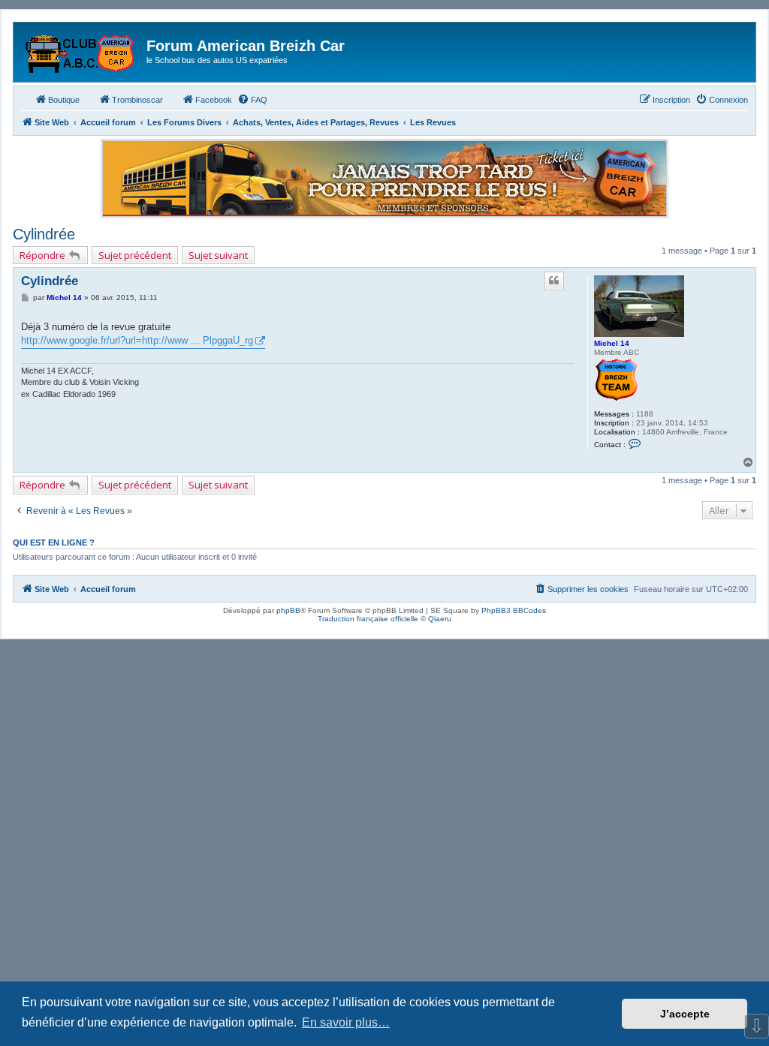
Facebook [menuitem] (213, 99)
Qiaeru (439, 619)
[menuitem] (252, 100)
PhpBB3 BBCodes (513, 610)
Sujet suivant (218, 255)
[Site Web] (81, 50)
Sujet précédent (134, 255)
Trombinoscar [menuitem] (137, 99)
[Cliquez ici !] (384, 178)
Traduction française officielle (368, 619)
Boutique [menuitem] (64, 99)
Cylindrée (44, 234)
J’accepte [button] (685, 1014)
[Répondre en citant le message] (554, 281)
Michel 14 (611, 343)
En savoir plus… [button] (346, 1022)
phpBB (288, 610)
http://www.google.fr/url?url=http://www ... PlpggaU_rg (137, 340)
